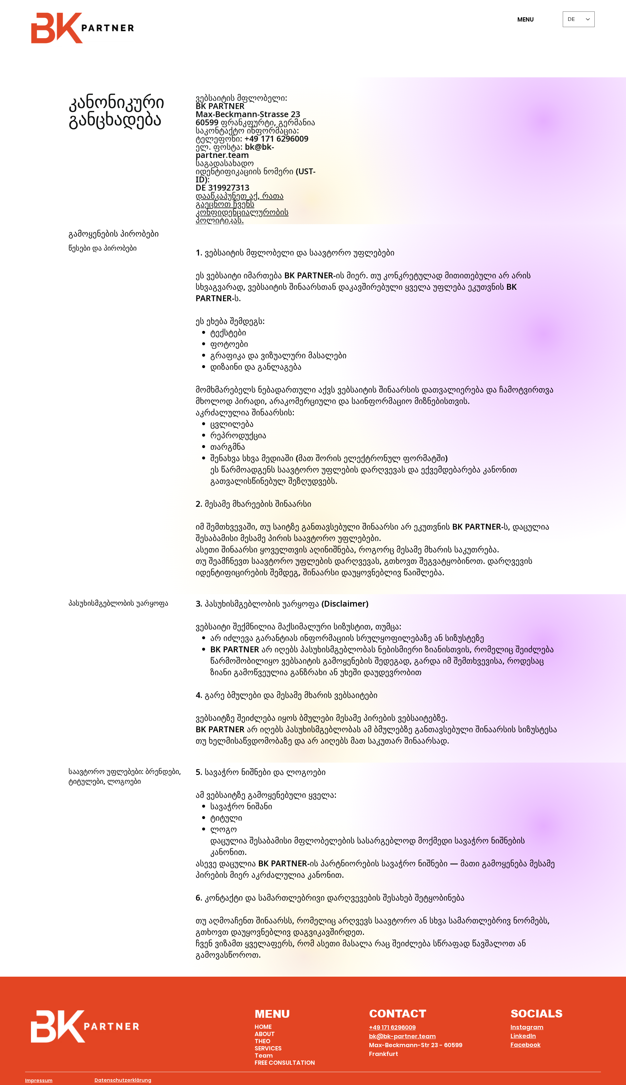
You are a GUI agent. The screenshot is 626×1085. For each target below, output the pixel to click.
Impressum (38, 1080)
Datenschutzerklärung (123, 1080)
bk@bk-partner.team (402, 1036)
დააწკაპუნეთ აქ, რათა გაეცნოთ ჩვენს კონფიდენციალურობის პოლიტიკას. (242, 207)
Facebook (526, 1045)
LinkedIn (523, 1036)
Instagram (527, 1027)
